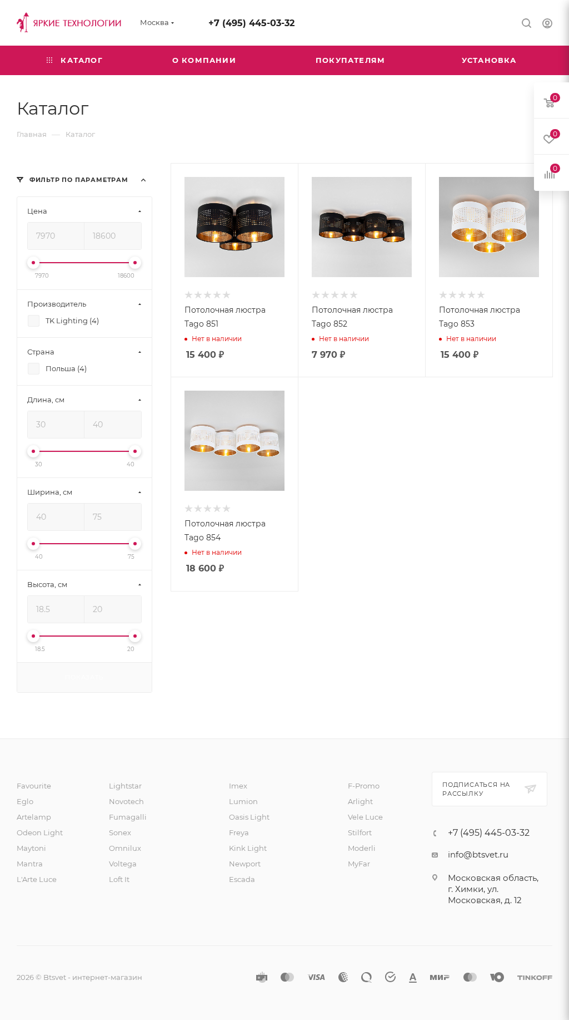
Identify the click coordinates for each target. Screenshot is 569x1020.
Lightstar (125, 785)
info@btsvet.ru (478, 854)
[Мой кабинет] (547, 25)
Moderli (362, 848)
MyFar (359, 863)
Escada (242, 879)
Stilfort (360, 832)
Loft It (119, 879)
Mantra (30, 863)
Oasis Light (249, 816)
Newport (245, 863)
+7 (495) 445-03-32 (251, 23)
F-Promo (364, 785)
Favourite (34, 785)
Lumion (243, 801)
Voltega (123, 863)
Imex (238, 785)
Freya (239, 832)
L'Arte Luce (37, 879)
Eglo (25, 801)
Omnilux (125, 848)
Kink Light (248, 848)
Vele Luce (365, 816)
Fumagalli (128, 816)
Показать (84, 677)
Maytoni (31, 848)
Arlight (360, 801)
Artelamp (34, 816)
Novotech (126, 801)
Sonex (120, 832)
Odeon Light (40, 832)
